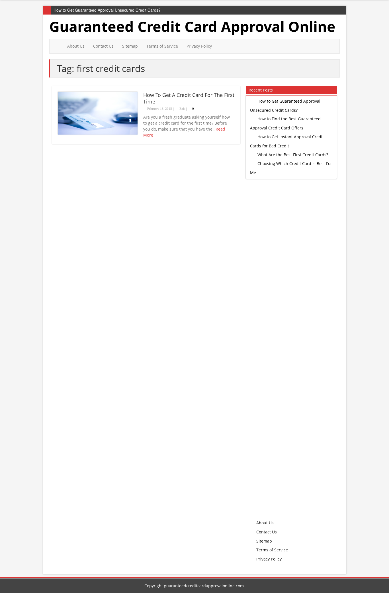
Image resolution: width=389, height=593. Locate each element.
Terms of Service (162, 46)
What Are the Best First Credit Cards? (292, 154)
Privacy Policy (199, 46)
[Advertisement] (290, 353)
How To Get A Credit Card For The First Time (188, 98)
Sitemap (130, 46)
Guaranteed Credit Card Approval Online (192, 26)
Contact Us (103, 46)
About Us (76, 46)
